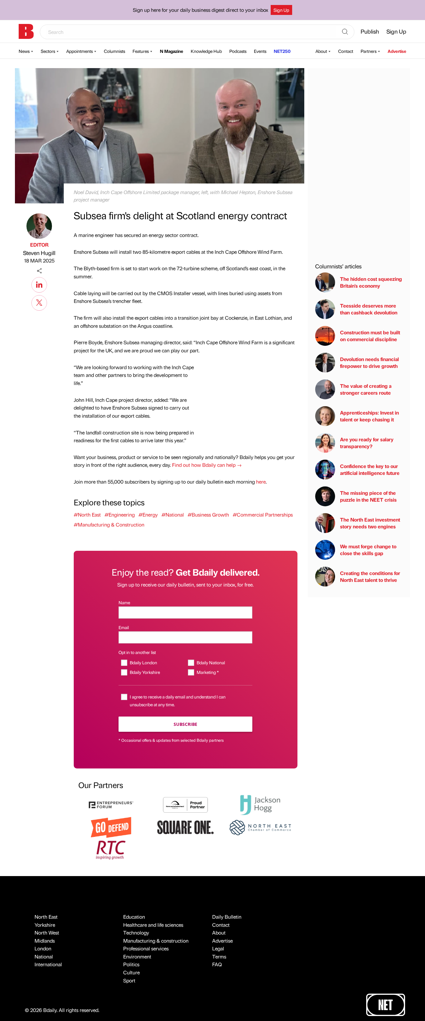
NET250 (282, 51)
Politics (131, 964)
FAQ (217, 964)
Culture (131, 972)
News (24, 51)
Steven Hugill (39, 252)
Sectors (48, 51)
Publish (370, 31)
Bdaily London (143, 662)
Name (124, 602)
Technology (136, 932)
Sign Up (281, 10)
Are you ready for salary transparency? (367, 442)
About (321, 51)
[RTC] (111, 849)
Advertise (397, 51)
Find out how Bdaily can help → (207, 465)
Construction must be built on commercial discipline (370, 335)
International (48, 964)
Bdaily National (211, 662)
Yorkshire (45, 924)
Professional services (146, 948)
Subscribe (185, 724)
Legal (218, 948)
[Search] (345, 32)
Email (124, 627)
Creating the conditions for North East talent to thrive (370, 576)
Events (260, 51)
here (261, 481)
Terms (219, 956)
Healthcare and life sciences (153, 924)
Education (134, 916)
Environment (137, 956)
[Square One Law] (185, 827)
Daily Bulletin (226, 916)
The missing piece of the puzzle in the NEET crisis (368, 496)
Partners (368, 51)
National (44, 956)
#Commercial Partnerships (263, 514)
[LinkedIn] (39, 283)
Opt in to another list (137, 652)
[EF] (111, 804)
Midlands (45, 940)
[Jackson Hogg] (260, 804)
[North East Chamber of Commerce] (260, 827)
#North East (87, 514)
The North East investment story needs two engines (370, 523)
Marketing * (207, 672)
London (43, 948)
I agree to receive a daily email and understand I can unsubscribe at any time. (178, 700)
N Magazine (171, 51)
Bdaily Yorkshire (145, 672)
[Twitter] (39, 302)
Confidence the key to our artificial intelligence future (369, 469)
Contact (345, 51)
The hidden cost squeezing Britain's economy (371, 282)
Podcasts (237, 51)
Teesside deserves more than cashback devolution (368, 309)
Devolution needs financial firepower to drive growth (369, 362)
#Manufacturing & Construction (109, 524)
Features (141, 51)
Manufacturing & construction (156, 940)
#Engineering (120, 514)
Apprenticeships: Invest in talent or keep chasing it (369, 416)
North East (46, 916)
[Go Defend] (111, 827)
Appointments (79, 51)
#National (172, 514)
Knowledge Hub (206, 51)
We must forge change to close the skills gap (368, 549)
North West (47, 932)
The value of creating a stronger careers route (365, 389)
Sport (129, 980)
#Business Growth (208, 514)
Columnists (114, 51)
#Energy (148, 514)
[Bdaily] (26, 31)
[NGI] (185, 804)
